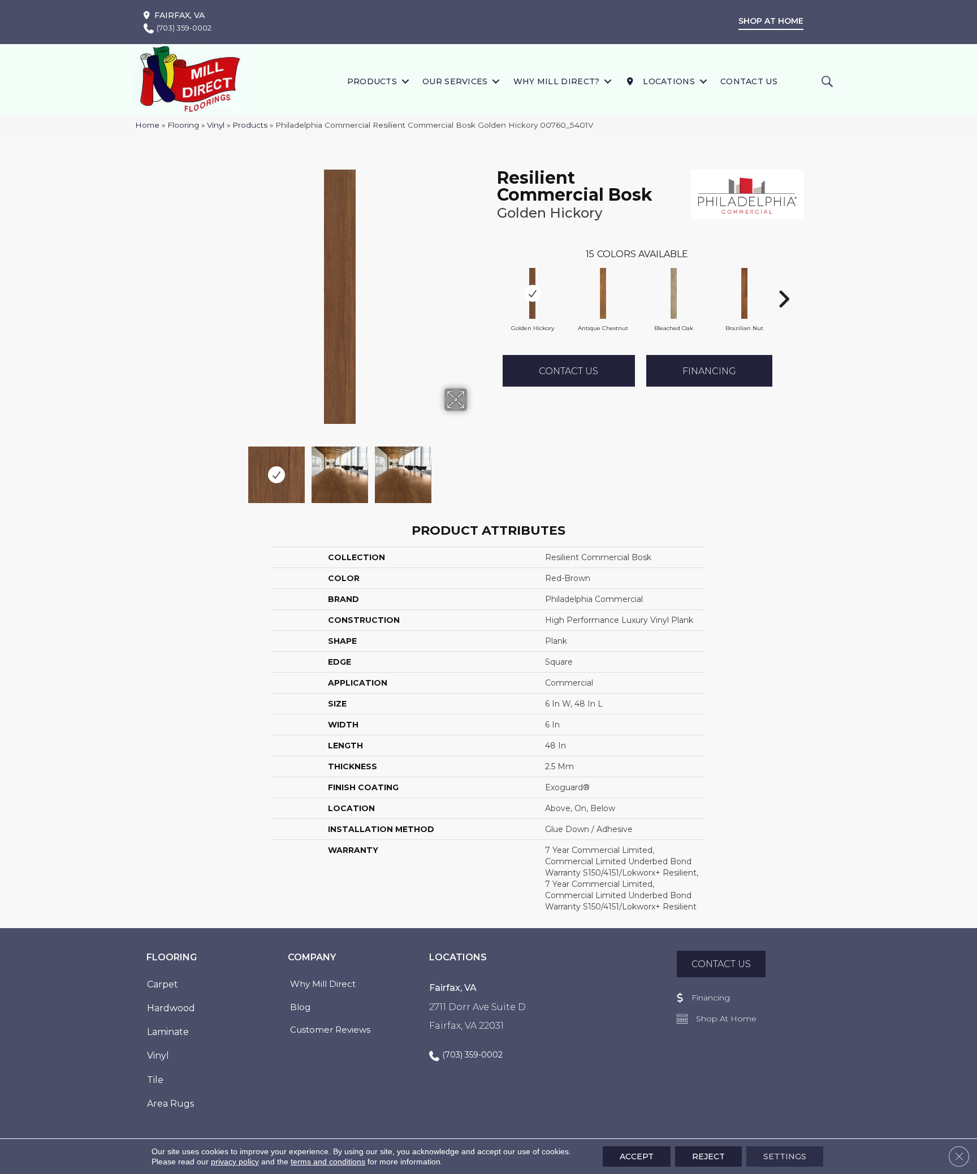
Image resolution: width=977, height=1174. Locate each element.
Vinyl (215, 124)
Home (147, 124)
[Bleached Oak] (674, 293)
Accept (637, 1156)
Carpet (162, 984)
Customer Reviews (330, 1029)
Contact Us (748, 81)
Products (372, 81)
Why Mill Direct (323, 983)
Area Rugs (170, 1103)
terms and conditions (328, 1161)
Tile (155, 1080)
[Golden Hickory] (532, 293)
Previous (204, 469)
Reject (708, 1156)
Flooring (183, 124)
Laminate (168, 1031)
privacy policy (235, 1161)
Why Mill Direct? (556, 81)
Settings (784, 1156)
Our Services (455, 81)
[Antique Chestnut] (603, 293)
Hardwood (171, 1008)
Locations (668, 81)
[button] (405, 81)
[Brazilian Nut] (744, 293)
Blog (300, 1007)
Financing (709, 371)
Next (474, 469)
